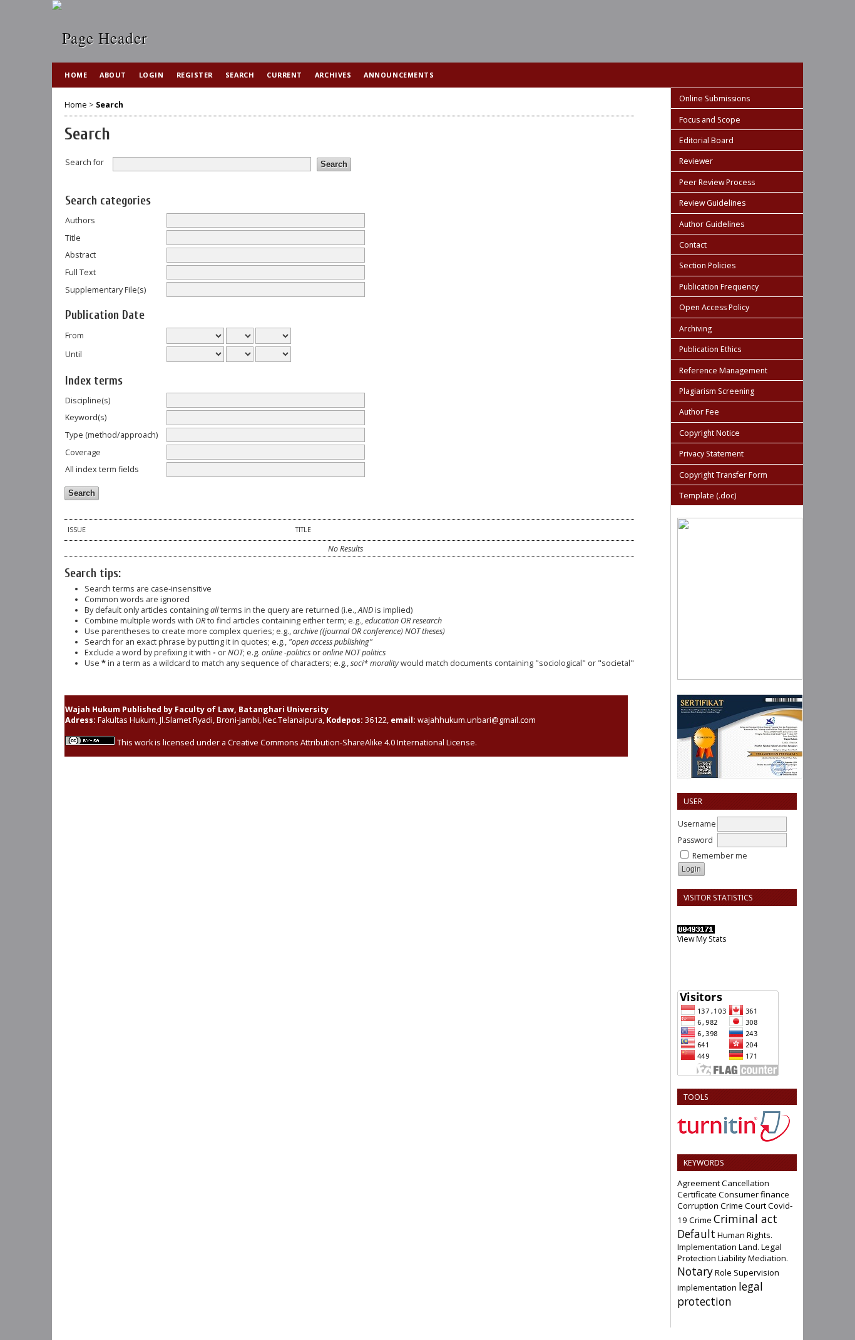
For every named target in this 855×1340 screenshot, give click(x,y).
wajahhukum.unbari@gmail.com (476, 720)
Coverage (83, 452)
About (113, 74)
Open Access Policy (714, 307)
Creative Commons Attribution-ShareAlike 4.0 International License (351, 742)
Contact (693, 244)
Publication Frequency (719, 286)
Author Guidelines (711, 224)
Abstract (80, 254)
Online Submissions (714, 98)
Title (73, 238)
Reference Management (723, 370)
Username (697, 824)
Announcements (399, 74)
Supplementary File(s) (105, 290)
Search (239, 74)
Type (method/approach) (111, 435)
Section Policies (707, 265)
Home (75, 74)
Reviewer (696, 161)
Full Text (80, 272)
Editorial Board (706, 140)
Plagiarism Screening (716, 391)
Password (695, 840)
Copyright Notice (709, 433)
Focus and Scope (709, 119)
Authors (80, 220)
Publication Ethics (710, 349)
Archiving (695, 328)
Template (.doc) (707, 495)
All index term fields (102, 469)
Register (195, 74)
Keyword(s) (85, 417)
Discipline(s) (87, 400)
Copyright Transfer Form (723, 475)
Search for (84, 162)
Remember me (719, 855)
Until (73, 354)
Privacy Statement (711, 453)
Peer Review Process (717, 182)
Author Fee (699, 411)
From (74, 335)
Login (151, 74)
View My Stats (701, 939)
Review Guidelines (712, 203)
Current (284, 74)
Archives (333, 74)
